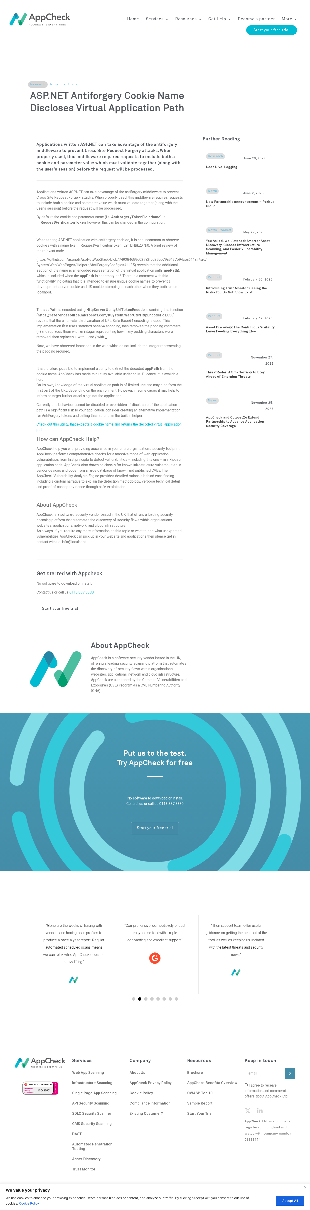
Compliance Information (150, 1103)
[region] (155, 1196)
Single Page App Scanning (94, 1093)
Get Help (217, 19)
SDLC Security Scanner (91, 1113)
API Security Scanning (90, 1103)
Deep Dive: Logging (221, 167)
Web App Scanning (88, 1072)
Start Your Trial (199, 1113)
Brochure (195, 1072)
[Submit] (290, 1073)
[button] (133, 999)
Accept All (290, 1200)
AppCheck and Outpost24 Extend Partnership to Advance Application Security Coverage (235, 421)
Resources (186, 19)
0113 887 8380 (81, 592)
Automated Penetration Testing (92, 1146)
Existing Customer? (146, 1113)
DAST (77, 1134)
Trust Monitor (83, 1169)
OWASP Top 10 (199, 1093)
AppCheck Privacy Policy (151, 1083)
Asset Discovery (86, 1159)
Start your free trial (271, 30)
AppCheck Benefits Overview (212, 1083)
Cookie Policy (29, 1203)
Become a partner (256, 19)
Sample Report (199, 1103)
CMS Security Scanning (92, 1124)
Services (155, 19)
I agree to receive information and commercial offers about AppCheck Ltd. (266, 1090)
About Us (138, 1072)
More (287, 19)
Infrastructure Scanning (92, 1083)
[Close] (305, 1187)
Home (133, 19)
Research (37, 84)
